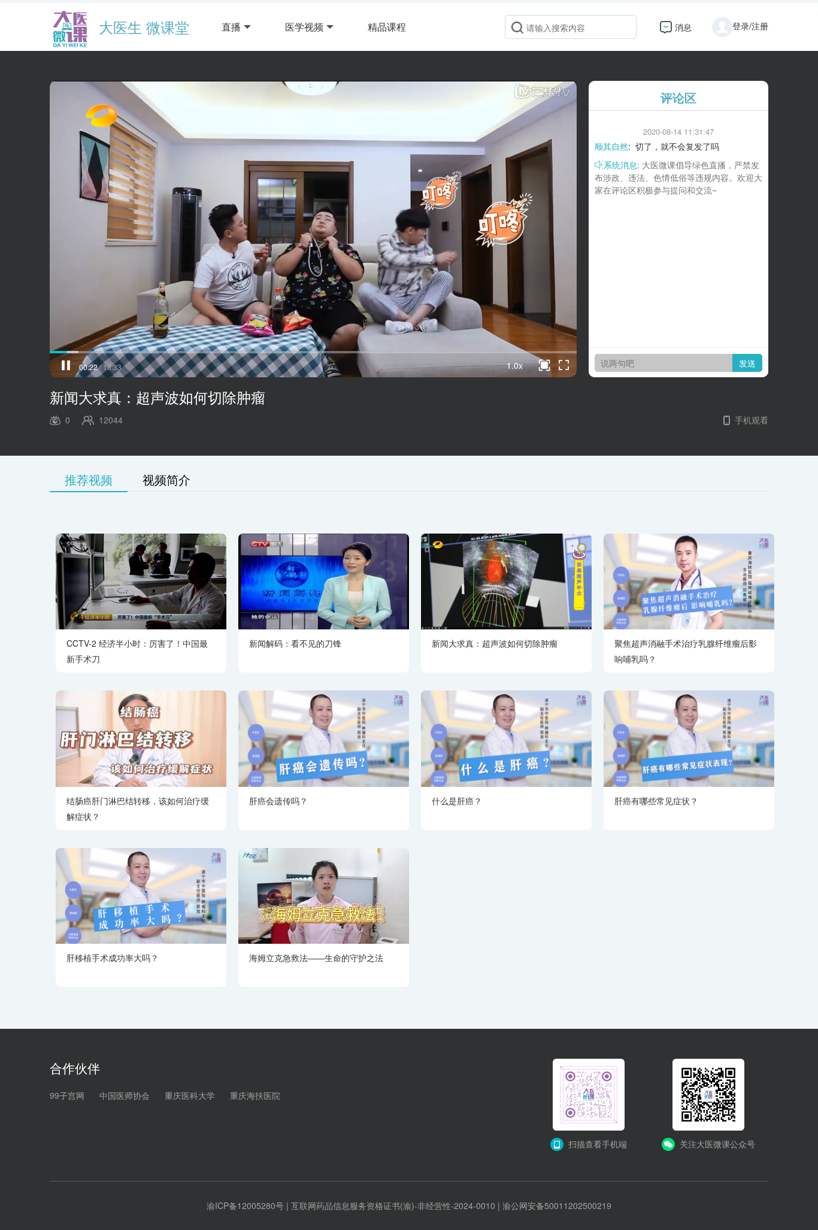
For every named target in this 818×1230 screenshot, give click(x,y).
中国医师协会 (124, 1095)
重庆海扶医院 (255, 1095)
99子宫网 (67, 1095)
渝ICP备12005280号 (245, 1205)
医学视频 (304, 27)
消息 (683, 27)
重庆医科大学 (190, 1095)
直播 (231, 27)
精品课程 (387, 27)
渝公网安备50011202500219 (556, 1205)
